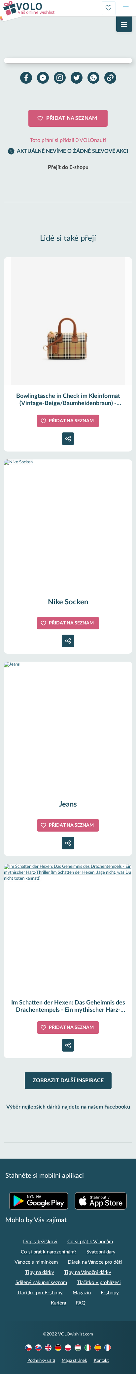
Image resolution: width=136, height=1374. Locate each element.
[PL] (68, 1347)
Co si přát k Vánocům (90, 1241)
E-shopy (110, 1292)
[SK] (38, 1347)
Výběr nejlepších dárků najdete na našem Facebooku (68, 1107)
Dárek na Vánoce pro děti (95, 1262)
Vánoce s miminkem (36, 1262)
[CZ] (28, 1347)
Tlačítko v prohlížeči (99, 1282)
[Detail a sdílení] (68, 438)
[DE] (58, 1347)
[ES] (97, 1347)
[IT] (88, 1347)
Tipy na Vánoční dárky (87, 1272)
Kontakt (101, 1361)
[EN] (48, 1347)
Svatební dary (101, 1252)
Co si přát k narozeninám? (49, 1252)
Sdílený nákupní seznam (41, 1282)
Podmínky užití (41, 1361)
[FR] (107, 1347)
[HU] (78, 1347)
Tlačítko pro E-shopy (40, 1292)
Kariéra (58, 1303)
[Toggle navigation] (126, 8)
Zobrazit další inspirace (68, 1080)
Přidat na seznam (71, 118)
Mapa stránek (74, 1361)
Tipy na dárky (39, 1272)
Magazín (82, 1292)
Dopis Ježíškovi (40, 1241)
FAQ (80, 1303)
